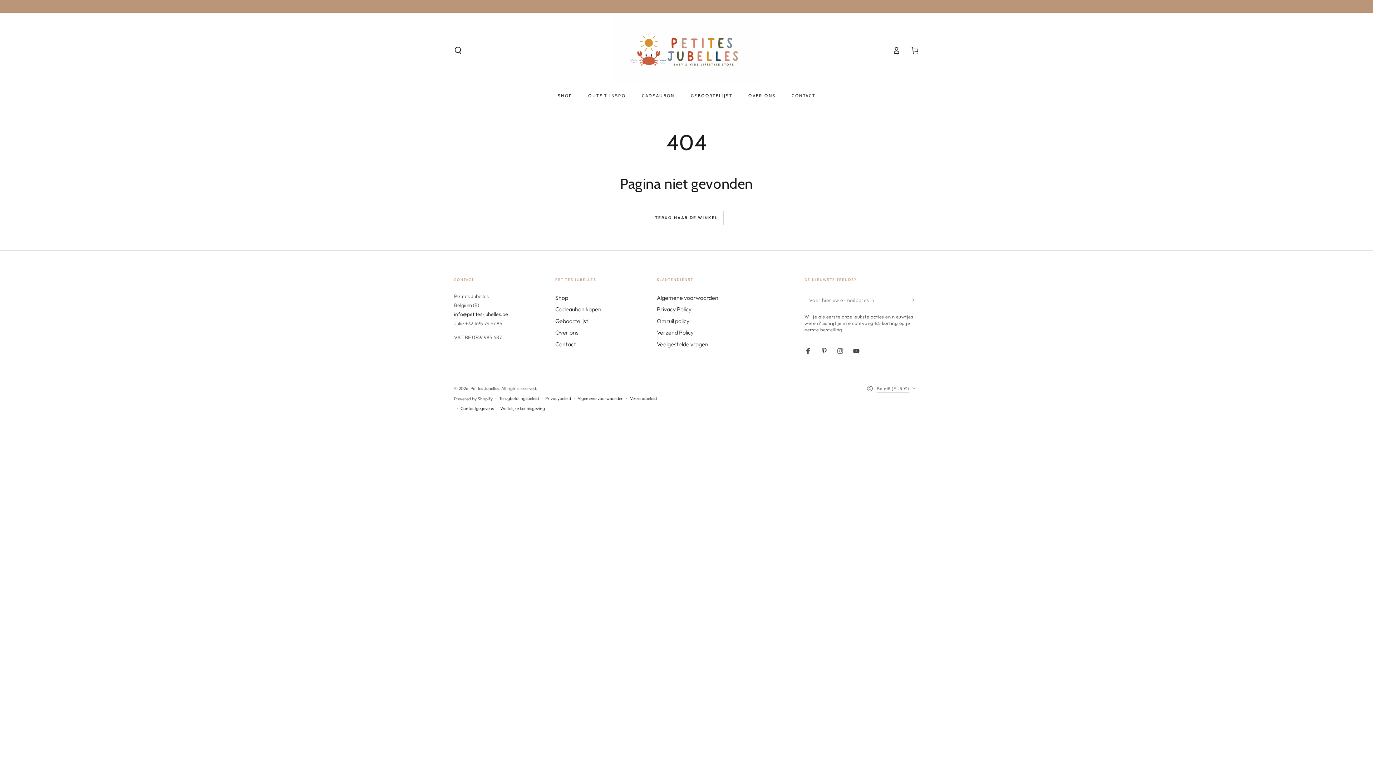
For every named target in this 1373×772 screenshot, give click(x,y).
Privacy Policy (674, 309)
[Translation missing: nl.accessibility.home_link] (687, 50)
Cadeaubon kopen (578, 309)
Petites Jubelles (485, 388)
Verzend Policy (675, 332)
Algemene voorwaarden (687, 297)
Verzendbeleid (643, 398)
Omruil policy (673, 321)
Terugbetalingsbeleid (519, 398)
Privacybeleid (558, 398)
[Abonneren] (915, 300)
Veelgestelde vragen (682, 344)
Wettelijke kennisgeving (522, 408)
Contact (565, 344)
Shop (561, 297)
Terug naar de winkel (686, 217)
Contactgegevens (477, 408)
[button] (458, 50)
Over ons (567, 332)
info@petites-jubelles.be (481, 314)
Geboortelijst (571, 321)
